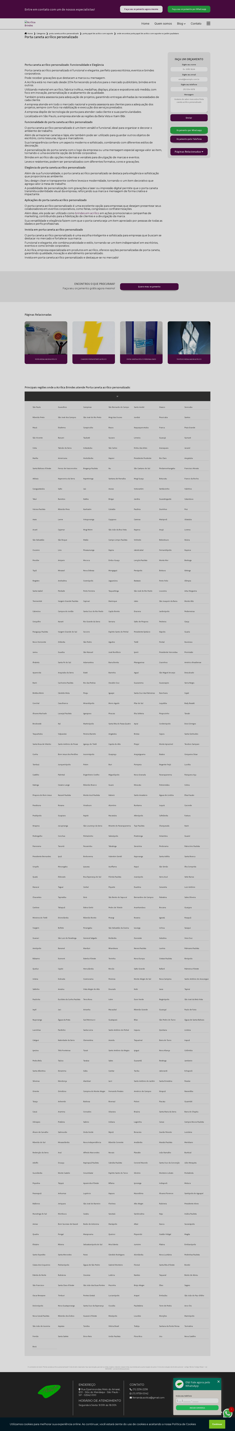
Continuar (217, 1424)
